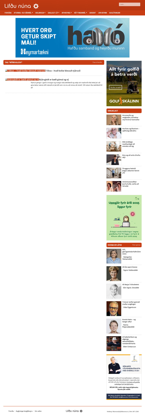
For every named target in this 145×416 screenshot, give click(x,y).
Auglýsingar (114, 12)
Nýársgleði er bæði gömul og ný (54, 79)
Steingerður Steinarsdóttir (127, 258)
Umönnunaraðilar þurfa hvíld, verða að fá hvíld (130, 184)
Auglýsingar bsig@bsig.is (24, 411)
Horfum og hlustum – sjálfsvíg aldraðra (130, 129)
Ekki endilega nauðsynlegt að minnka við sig (128, 144)
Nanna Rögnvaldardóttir (128, 326)
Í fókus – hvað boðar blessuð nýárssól (62, 70)
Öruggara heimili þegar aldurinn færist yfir (130, 170)
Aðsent (92, 12)
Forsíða (8, 12)
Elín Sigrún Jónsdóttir (131, 288)
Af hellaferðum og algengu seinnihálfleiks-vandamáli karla (129, 340)
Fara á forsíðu (97, 62)
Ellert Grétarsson (129, 347)
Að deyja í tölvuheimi (130, 284)
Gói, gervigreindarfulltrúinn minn (131, 251)
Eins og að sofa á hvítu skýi (131, 156)
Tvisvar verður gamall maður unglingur (131, 303)
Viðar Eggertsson (129, 307)
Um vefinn (102, 12)
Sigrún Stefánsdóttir (130, 270)
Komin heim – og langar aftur (129, 320)
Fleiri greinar (136, 245)
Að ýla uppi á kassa (129, 267)
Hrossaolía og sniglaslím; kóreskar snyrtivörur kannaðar (130, 117)
